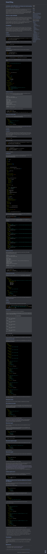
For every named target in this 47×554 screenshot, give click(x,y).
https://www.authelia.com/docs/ (18, 546)
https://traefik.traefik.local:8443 (26, 126)
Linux (38, 15)
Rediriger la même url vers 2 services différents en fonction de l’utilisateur (37, 39)
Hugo (29, 552)
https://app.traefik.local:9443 (23, 483)
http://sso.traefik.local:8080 (10, 298)
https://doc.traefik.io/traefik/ (18, 547)
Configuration (35, 24)
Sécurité (34, 18)
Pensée (37, 16)
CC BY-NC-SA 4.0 (27, 549)
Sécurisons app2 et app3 (36, 36)
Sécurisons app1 (35, 35)
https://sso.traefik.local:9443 (10, 420)
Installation (35, 23)
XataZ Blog (9, 2)
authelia (34, 26)
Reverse (17, 7)
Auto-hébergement (38, 13)
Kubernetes (34, 15)
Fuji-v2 (26, 552)
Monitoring (34, 16)
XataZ (20, 552)
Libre (37, 15)
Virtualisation (37, 18)
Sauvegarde (37, 17)
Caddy (34, 30)
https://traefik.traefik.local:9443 (18, 419)
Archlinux (34, 13)
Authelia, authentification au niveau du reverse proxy (19, 6)
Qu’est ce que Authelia (36, 21)
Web (19, 7)
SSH (40, 17)
